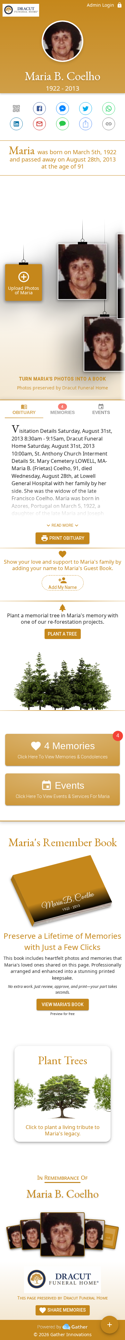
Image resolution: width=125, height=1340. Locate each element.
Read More (62, 525)
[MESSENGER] (62, 108)
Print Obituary (66, 538)
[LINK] (108, 123)
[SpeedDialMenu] (110, 1325)
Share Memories (66, 1310)
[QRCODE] (16, 108)
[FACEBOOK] (39, 108)
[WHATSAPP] (108, 108)
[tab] (24, 409)
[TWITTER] (85, 108)
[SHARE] (85, 123)
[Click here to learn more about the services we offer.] (62, 1280)
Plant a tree (62, 633)
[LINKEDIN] (16, 123)
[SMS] (62, 123)
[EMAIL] (39, 123)
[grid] (62, 298)
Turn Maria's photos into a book (62, 378)
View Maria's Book (63, 1004)
